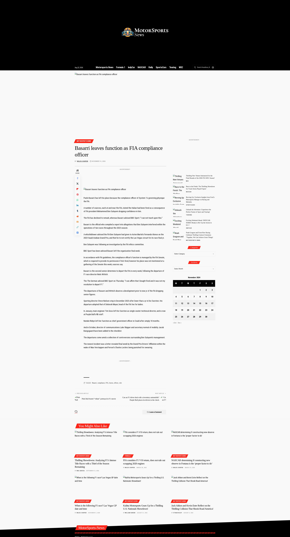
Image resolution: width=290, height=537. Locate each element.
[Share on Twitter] (77, 183)
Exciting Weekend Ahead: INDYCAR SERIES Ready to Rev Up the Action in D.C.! (199, 223)
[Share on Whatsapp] (77, 200)
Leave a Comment (155, 412)
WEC (187, 181)
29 (200, 317)
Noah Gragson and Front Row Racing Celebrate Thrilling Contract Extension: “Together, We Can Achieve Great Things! (199, 235)
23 (206, 310)
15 (200, 303)
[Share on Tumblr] (77, 211)
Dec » (179, 323)
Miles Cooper (82, 161)
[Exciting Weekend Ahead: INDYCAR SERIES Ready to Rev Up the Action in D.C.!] (178, 223)
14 (194, 303)
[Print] (77, 232)
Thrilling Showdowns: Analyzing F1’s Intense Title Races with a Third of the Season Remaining (95, 463)
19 (182, 310)
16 (206, 303)
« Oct (174, 323)
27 (188, 317)
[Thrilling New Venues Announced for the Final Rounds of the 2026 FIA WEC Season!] (178, 179)
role (120, 383)
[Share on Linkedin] (77, 205)
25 (176, 317)
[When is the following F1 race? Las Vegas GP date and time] (97, 489)
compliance (101, 383)
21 (194, 310)
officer (116, 383)
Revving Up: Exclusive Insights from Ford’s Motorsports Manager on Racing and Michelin (200, 199)
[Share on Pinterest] (77, 194)
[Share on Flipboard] (77, 189)
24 (212, 310)
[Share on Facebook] (77, 178)
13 (188, 303)
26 (182, 317)
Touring (189, 215)
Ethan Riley (177, 513)
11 (176, 303)
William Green (130, 513)
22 (200, 310)
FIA (107, 383)
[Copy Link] (77, 227)
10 (212, 296)
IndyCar (189, 228)
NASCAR (188, 192)
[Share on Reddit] (77, 216)
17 (212, 303)
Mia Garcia (81, 470)
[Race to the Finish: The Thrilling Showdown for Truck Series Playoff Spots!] (178, 189)
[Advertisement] (125, 176)
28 (194, 317)
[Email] (77, 221)
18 (176, 310)
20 (188, 310)
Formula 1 (128, 456)
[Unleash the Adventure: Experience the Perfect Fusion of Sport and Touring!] (178, 212)
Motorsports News (84, 141)
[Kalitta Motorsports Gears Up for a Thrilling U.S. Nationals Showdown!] (145, 489)
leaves (111, 383)
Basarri (94, 383)
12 (182, 303)
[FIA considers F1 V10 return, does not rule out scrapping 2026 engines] (145, 444)
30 (206, 317)
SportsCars (190, 205)
